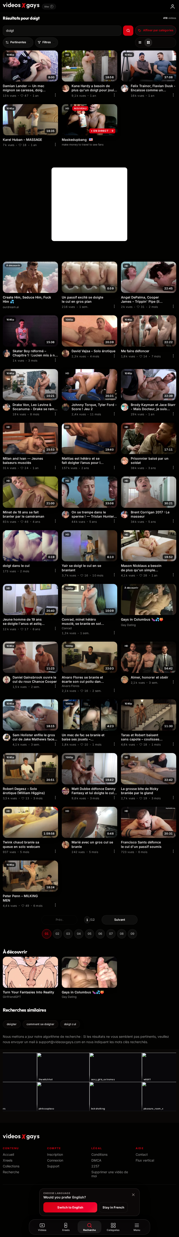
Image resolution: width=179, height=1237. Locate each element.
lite (48, 6)
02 (57, 933)
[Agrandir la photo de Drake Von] (6, 407)
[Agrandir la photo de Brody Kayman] (124, 407)
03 (68, 933)
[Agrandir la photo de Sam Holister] (6, 737)
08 (122, 933)
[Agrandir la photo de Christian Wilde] (124, 679)
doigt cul (70, 1024)
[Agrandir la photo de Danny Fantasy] (65, 791)
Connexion (55, 1160)
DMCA (96, 1160)
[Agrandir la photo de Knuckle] (65, 353)
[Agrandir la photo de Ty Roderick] (6, 353)
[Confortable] (140, 42)
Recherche (11, 1172)
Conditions (99, 1154)
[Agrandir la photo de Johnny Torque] (65, 407)
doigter (12, 1024)
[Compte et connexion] (172, 6)
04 (79, 933)
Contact (142, 1154)
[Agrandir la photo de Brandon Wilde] (124, 461)
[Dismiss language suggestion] (133, 1195)
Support (53, 1166)
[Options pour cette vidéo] (55, 95)
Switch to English (70, 1207)
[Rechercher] (128, 30)
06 (100, 933)
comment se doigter (40, 1024)
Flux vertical (145, 1160)
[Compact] (148, 42)
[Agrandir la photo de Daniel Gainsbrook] (6, 679)
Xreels (7, 1160)
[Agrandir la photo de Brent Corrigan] (124, 514)
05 (89, 933)
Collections (11, 1166)
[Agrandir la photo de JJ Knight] (65, 514)
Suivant (119, 919)
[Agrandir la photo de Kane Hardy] (65, 88)
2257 (95, 1166)
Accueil (8, 1154)
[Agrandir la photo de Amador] (65, 844)
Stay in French (113, 1207)
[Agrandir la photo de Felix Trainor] (124, 88)
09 (132, 933)
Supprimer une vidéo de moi (109, 1174)
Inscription (55, 1154)
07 (111, 933)
